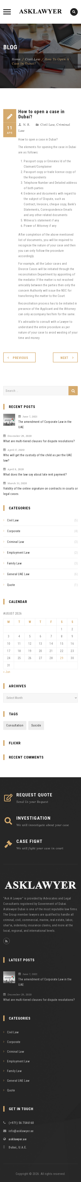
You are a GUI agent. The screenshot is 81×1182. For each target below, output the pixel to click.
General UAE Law (18, 574)
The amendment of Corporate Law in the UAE (45, 424)
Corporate (14, 531)
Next (64, 358)
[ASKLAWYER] (40, 12)
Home (16, 59)
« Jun (6, 672)
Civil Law (32, 59)
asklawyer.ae (18, 1139)
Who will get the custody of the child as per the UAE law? (37, 457)
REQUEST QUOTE (34, 794)
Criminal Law (15, 542)
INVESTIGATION (33, 818)
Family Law (14, 563)
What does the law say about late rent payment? (35, 474)
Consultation (14, 725)
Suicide (36, 725)
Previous (20, 358)
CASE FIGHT (29, 841)
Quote (11, 585)
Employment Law (18, 552)
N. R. (26, 125)
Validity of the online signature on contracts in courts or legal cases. (40, 491)
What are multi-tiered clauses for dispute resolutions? (39, 441)
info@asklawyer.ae (21, 1131)
